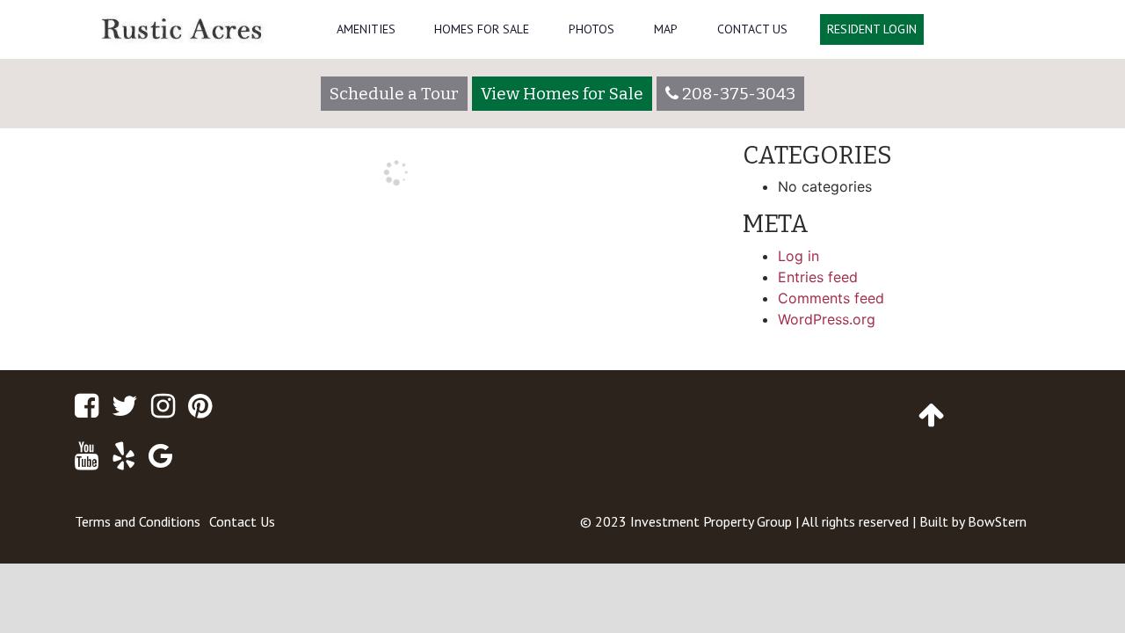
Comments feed (831, 298)
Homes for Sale (481, 29)
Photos (591, 29)
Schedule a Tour (394, 94)
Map (666, 29)
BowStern (997, 521)
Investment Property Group (711, 521)
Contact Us (752, 29)
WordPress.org (826, 319)
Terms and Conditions (137, 521)
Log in (798, 256)
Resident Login (872, 29)
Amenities (366, 29)
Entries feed (818, 277)
